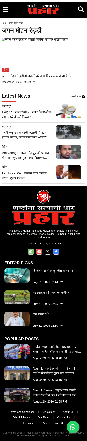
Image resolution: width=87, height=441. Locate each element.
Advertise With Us (53, 423)
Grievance (29, 423)
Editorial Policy (21, 417)
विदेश (4, 146)
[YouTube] (39, 251)
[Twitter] (48, 251)
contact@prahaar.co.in (50, 243)
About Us (68, 411)
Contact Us (63, 417)
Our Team (43, 417)
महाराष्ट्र (6, 106)
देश (5, 69)
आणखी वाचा (77, 96)
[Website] (31, 251)
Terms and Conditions (22, 411)
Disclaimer (48, 411)
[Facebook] (56, 251)
